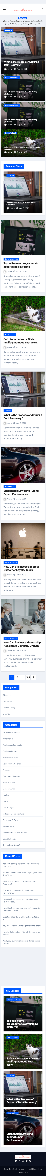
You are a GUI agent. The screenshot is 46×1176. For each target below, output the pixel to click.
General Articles (11, 78)
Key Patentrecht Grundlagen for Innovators (22, 925)
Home (5, 801)
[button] (42, 50)
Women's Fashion (37, 21)
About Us (7, 695)
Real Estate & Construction (15, 832)
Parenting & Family (11, 820)
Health (6, 795)
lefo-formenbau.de (11, 972)
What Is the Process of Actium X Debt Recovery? (22, 1101)
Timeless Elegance (16, 21)
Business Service (10, 757)
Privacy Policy (9, 707)
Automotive (9, 486)
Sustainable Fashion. (13, 24)
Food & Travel (9, 782)
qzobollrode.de (9, 962)
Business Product (10, 751)
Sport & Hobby (9, 839)
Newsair (35, 1169)
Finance (8, 30)
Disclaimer (7, 701)
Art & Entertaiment (11, 732)
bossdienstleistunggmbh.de (15, 975)
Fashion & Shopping (12, 776)
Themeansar (23, 1172)
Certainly (26, 24)
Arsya (10, 96)
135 (28, 677)
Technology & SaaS (11, 845)
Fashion (27, 21)
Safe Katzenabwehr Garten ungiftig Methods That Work (22, 1061)
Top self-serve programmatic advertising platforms (22, 1023)
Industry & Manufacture (13, 814)
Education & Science (12, 764)
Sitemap (6, 714)
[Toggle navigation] (4, 9)
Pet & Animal (10, 133)
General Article (11, 562)
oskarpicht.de (9, 959)
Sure (5, 21)
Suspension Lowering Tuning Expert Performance (19, 1137)
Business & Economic (12, 745)
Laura (10, 69)
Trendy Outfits (36, 24)
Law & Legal (8, 807)
